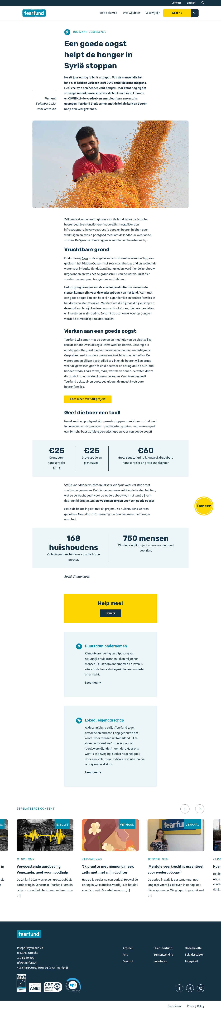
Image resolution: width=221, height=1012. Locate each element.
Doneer (204, 506)
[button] (185, 809)
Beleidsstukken (194, 954)
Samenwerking (163, 954)
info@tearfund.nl (27, 962)
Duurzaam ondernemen (89, 32)
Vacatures (160, 961)
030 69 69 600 (25, 957)
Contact (176, 2)
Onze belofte (193, 948)
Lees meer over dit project (87, 399)
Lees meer (45, 866)
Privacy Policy (195, 1006)
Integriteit (191, 961)
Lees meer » (93, 682)
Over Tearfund (163, 948)
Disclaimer (174, 1006)
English (191, 2)
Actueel (127, 948)
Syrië (85, 258)
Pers (125, 954)
